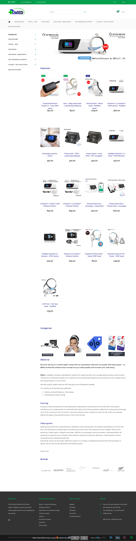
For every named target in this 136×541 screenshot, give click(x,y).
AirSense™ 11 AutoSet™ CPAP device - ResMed (116, 105)
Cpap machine (19, 22)
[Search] (85, 12)
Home (9, 21)
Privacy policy (43, 525)
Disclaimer (42, 522)
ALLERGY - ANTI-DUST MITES (17, 64)
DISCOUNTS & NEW (14, 69)
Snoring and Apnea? (45, 519)
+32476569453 (26, 2)
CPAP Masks (45, 22)
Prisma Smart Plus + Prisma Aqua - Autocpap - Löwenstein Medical (116, 205)
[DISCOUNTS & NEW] (94, 343)
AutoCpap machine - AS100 (50, 155)
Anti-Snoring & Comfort (83, 22)
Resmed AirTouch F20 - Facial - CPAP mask (117, 255)
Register (71, 504)
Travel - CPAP (32, 22)
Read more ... (45, 451)
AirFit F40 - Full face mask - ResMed (50, 305)
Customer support (44, 513)
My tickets (72, 510)
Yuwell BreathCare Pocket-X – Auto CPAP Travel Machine (50, 105)
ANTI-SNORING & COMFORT (17, 59)
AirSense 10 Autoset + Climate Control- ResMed (72, 255)
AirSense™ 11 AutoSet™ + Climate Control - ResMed (72, 205)
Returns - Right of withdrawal (47, 504)
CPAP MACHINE (13, 39)
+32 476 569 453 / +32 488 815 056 (113, 510)
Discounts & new (14, 26)
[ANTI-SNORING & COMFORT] (116, 343)
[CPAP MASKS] (72, 343)
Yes (75, 538)
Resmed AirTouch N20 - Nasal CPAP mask (94, 255)
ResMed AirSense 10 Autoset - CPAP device (50, 255)
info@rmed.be (107, 513)
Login (123, 2)
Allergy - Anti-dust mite (104, 22)
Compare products (75, 516)
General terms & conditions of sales (49, 510)
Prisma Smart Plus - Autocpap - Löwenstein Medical (94, 205)
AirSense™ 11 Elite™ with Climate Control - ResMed (50, 205)
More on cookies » (96, 538)
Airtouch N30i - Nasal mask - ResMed (94, 105)
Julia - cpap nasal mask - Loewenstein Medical (72, 105)
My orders (72, 507)
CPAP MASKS (12, 49)
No (84, 538)
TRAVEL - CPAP (13, 44)
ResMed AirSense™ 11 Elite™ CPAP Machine (116, 155)
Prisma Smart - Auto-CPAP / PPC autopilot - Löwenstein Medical (94, 155)
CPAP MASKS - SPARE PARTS (62, 22)
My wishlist (72, 513)
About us (41, 516)
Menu (12, 2)
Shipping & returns (44, 507)
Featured (45, 68)
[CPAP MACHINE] (50, 343)
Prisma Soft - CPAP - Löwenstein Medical (72, 155)
